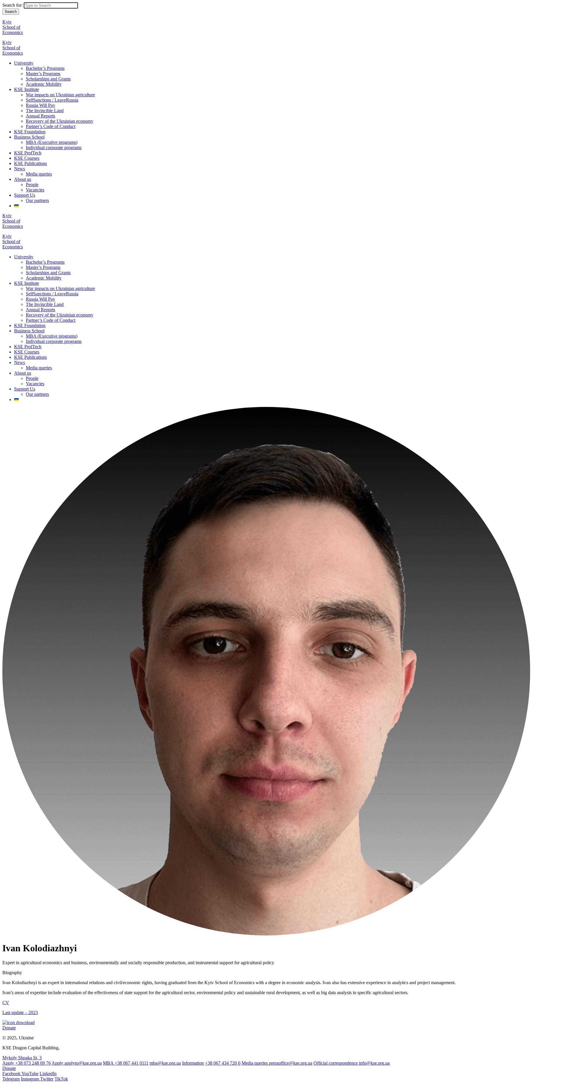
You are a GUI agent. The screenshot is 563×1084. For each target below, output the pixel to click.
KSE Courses (26, 158)
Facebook (11, 1073)
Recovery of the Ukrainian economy (59, 121)
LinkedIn (48, 1073)
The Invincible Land (45, 110)
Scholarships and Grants (48, 78)
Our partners (37, 200)
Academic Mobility (44, 84)
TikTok (61, 1078)
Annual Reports (40, 115)
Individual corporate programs (54, 147)
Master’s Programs (43, 73)
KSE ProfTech (27, 152)
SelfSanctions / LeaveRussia (52, 99)
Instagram (30, 1078)
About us (22, 179)
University (23, 62)
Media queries (39, 173)
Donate (9, 1027)
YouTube (29, 1073)
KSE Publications (30, 163)
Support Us (24, 195)
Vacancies (35, 189)
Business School (29, 136)
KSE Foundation (29, 131)
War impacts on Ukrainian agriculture (60, 94)
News (19, 168)
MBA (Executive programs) (51, 142)
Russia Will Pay (40, 105)
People (32, 184)
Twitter (46, 1078)
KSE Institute (26, 89)
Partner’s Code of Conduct (50, 126)
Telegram (11, 1078)
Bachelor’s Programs (45, 68)
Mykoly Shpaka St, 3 (22, 1057)
